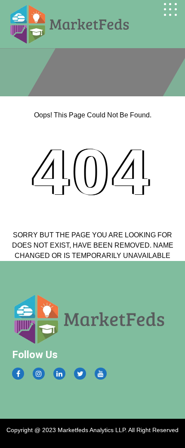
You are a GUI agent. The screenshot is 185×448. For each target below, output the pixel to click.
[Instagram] (39, 373)
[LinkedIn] (59, 373)
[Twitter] (80, 373)
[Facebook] (18, 373)
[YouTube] (101, 373)
